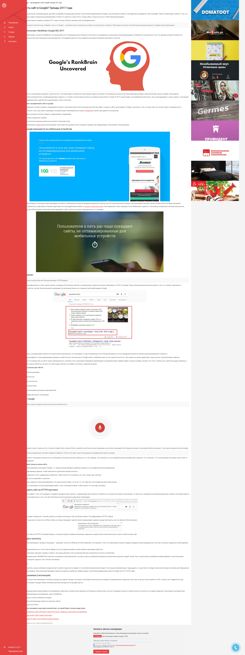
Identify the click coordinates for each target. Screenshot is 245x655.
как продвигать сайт (30, 623)
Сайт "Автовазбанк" (218, 190)
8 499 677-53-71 (14, 647)
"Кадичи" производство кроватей (218, 170)
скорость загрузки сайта (94, 206)
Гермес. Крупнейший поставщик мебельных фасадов (218, 110)
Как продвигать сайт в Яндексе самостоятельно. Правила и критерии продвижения (55, 612)
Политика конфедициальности (125, 645)
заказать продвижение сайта (44, 623)
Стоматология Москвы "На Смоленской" (218, 150)
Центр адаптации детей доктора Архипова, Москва (218, 49)
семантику (89, 110)
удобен (38, 125)
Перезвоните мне (15, 651)
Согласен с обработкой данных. (115, 645)
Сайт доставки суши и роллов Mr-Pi (218, 69)
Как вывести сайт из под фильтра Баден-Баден (41, 619)
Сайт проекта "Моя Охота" (218, 29)
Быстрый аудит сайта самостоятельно (37, 615)
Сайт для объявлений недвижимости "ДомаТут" (218, 9)
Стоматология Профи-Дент (218, 130)
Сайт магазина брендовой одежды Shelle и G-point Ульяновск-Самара (218, 90)
